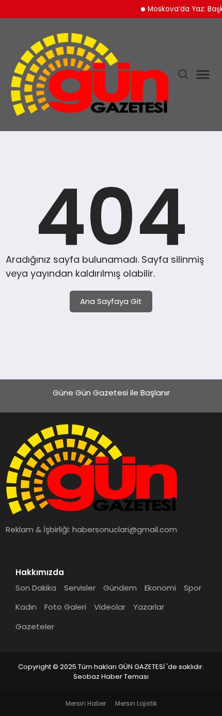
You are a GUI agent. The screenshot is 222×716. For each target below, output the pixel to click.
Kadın (26, 606)
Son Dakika (35, 587)
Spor (192, 587)
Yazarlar (148, 606)
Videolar (109, 606)
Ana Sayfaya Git (111, 301)
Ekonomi (160, 587)
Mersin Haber (86, 703)
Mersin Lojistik (136, 703)
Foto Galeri (65, 606)
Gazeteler (34, 626)
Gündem (120, 587)
